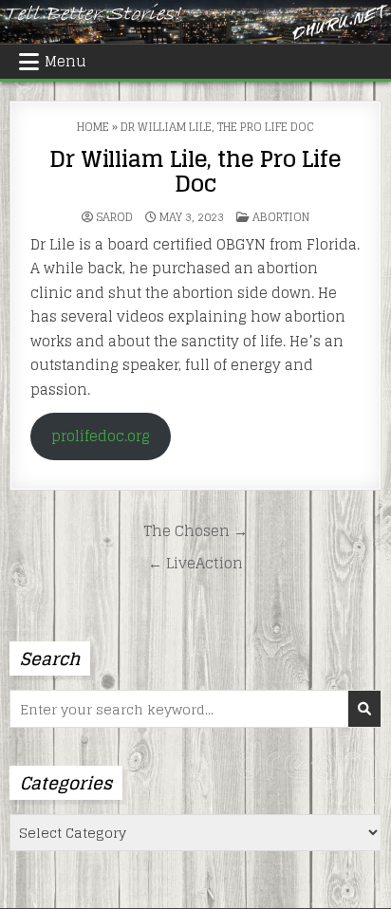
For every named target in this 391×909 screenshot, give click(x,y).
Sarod (114, 217)
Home (93, 127)
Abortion (280, 217)
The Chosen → (195, 530)
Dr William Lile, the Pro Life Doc (195, 171)
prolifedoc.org (100, 436)
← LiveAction (195, 562)
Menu (65, 61)
